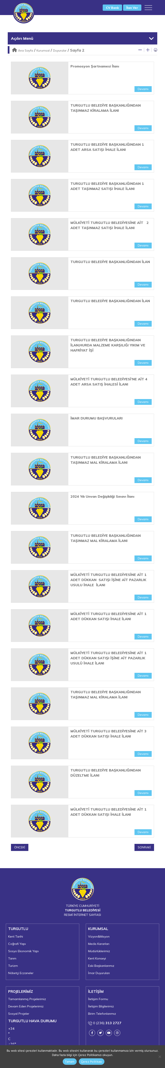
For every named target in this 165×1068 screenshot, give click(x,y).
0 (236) (106, 1023)
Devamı (143, 89)
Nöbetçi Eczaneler (21, 973)
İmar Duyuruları (99, 973)
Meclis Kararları (98, 944)
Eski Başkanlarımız (101, 966)
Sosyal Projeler (18, 1014)
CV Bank (112, 8)
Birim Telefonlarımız (102, 1014)
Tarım (12, 958)
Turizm (13, 966)
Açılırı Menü (22, 38)
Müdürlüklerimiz (99, 951)
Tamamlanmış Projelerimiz (27, 999)
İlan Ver (132, 8)
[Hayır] (159, 1056)
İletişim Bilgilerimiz (101, 1006)
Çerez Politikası (91, 1061)
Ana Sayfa (25, 50)
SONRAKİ (144, 847)
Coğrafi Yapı (17, 944)
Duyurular (60, 50)
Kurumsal (43, 50)
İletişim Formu (98, 999)
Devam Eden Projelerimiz (26, 1006)
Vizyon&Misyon (99, 936)
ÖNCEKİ (19, 847)
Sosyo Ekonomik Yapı (23, 951)
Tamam (69, 1061)
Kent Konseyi (97, 958)
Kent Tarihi (15, 936)
